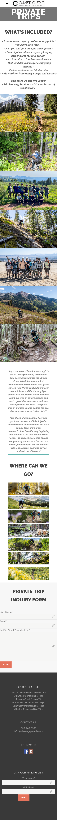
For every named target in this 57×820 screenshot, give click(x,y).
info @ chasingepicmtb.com (28, 731)
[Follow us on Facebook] (26, 751)
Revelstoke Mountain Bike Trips (28, 702)
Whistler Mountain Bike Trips (28, 709)
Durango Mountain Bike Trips (28, 696)
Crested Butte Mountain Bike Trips (28, 692)
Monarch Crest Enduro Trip (28, 699)
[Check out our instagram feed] (31, 751)
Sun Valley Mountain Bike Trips (28, 706)
